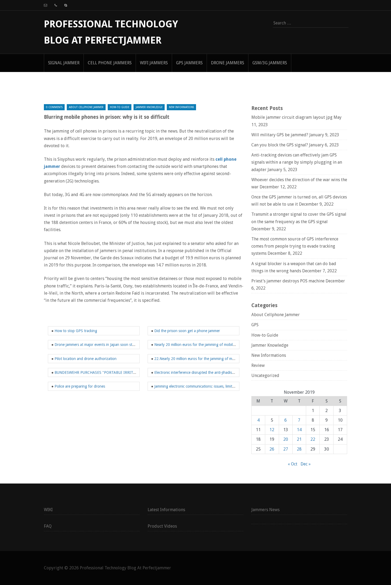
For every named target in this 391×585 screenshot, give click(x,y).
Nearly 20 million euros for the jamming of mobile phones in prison (208, 344)
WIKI (48, 509)
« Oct (292, 464)
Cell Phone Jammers (110, 62)
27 (285, 449)
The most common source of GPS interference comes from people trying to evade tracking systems (294, 246)
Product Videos (162, 526)
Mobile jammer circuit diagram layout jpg (291, 117)
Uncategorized (265, 375)
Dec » (306, 464)
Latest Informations (166, 509)
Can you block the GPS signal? (279, 144)
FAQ (48, 526)
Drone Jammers (227, 62)
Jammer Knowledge (149, 107)
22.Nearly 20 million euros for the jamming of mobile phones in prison (211, 359)
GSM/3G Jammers (269, 62)
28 (299, 449)
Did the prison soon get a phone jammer (187, 331)
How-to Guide (119, 107)
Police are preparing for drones (80, 386)
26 (271, 449)
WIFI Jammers (154, 62)
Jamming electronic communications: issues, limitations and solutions (209, 386)
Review (258, 365)
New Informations (181, 107)
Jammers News (265, 509)
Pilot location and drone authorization (86, 359)
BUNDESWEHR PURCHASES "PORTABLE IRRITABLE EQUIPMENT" (110, 372)
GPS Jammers (189, 62)
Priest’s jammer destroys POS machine (288, 280)
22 (312, 439)
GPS (255, 324)
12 (271, 429)
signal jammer (64, 62)
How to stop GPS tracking (76, 331)
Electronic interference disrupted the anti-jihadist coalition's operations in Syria (218, 372)
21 (299, 439)
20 (285, 439)
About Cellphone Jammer (86, 107)
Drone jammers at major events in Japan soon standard (99, 344)
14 (299, 429)
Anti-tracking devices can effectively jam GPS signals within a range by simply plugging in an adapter (296, 162)
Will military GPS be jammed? (279, 134)
